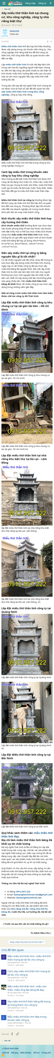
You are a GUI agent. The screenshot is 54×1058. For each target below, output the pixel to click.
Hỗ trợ (36, 1052)
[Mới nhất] (50, 3)
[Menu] (4, 3)
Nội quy (14, 1052)
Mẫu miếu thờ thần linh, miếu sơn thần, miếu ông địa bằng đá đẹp (27, 988)
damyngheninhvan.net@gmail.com (33, 894)
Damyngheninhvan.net (29, 897)
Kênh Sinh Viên (11, 1048)
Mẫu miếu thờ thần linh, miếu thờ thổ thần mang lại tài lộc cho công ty (29, 957)
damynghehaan (13, 962)
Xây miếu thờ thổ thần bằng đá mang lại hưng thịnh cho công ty (28, 1003)
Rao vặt (24, 962)
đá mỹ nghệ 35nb (14, 992)
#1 (51, 41)
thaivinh (7, 25)
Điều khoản (25, 1052)
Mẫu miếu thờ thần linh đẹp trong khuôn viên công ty (26, 1018)
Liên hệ (5, 1052)
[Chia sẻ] (47, 41)
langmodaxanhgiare (15, 1023)
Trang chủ (46, 1052)
